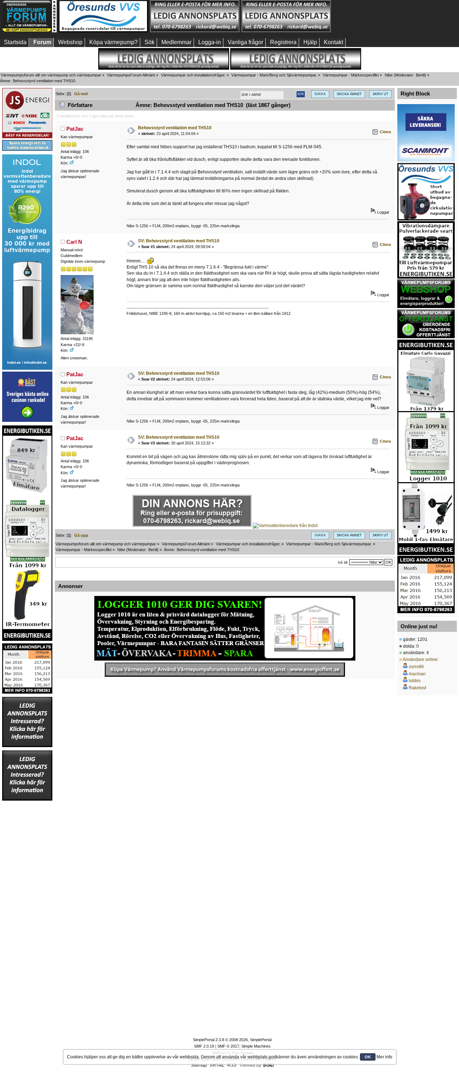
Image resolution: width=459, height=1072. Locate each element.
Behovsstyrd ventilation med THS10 (175, 127)
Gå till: (343, 562)
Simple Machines (256, 1046)
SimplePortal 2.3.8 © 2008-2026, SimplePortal (232, 1040)
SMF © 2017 (228, 1046)
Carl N (74, 242)
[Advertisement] (377, 16)
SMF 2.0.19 (204, 1046)
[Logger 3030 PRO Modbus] (225, 628)
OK (368, 1057)
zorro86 (416, 666)
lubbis (415, 680)
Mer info (384, 1056)
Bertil (420, 75)
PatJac (74, 129)
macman (417, 673)
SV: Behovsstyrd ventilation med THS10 (178, 240)
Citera (385, 132)
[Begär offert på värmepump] (225, 669)
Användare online (420, 659)
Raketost (417, 687)
